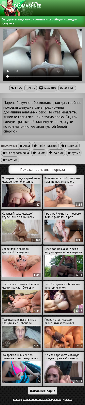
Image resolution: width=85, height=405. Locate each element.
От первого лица (17, 153)
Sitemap (17, 399)
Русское (58, 153)
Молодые (71, 146)
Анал (26, 146)
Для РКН (67, 399)
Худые (75, 153)
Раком (40, 153)
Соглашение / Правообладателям (42, 399)
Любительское (47, 146)
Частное (12, 160)
